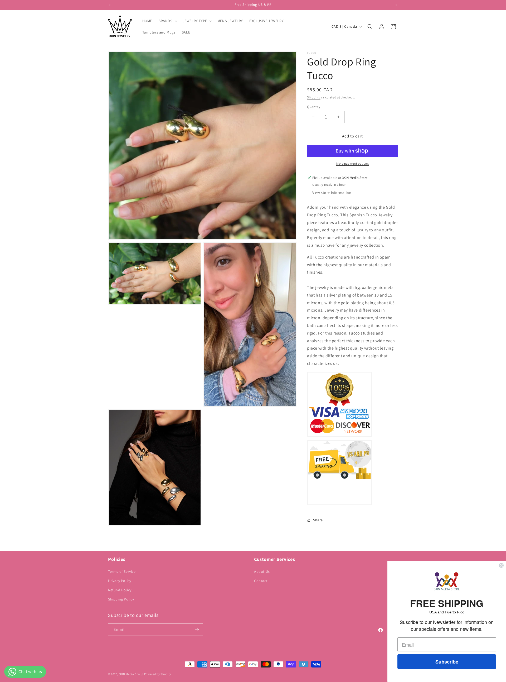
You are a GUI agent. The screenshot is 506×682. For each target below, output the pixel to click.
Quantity (313, 106)
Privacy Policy (119, 580)
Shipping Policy (121, 599)
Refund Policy (120, 590)
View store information (331, 192)
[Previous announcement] (110, 5)
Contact (260, 580)
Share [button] (318, 520)
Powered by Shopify (157, 674)
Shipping (313, 97)
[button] (167, 20)
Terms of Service (122, 571)
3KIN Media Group (131, 674)
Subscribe (446, 661)
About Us (262, 571)
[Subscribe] (197, 629)
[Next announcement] (396, 5)
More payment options (352, 163)
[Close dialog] (501, 565)
